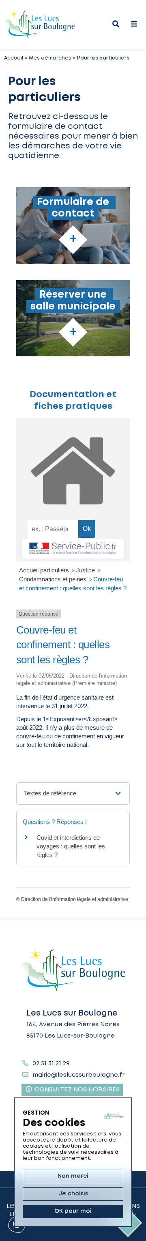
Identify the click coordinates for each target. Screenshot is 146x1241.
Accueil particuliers (45, 570)
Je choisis (73, 1193)
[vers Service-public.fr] (73, 549)
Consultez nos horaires (76, 1090)
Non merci (73, 1176)
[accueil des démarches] (73, 469)
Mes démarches (50, 58)
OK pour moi (73, 1211)
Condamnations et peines (53, 579)
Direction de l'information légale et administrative (74, 899)
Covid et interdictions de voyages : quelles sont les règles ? (70, 846)
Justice (86, 570)
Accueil (13, 58)
